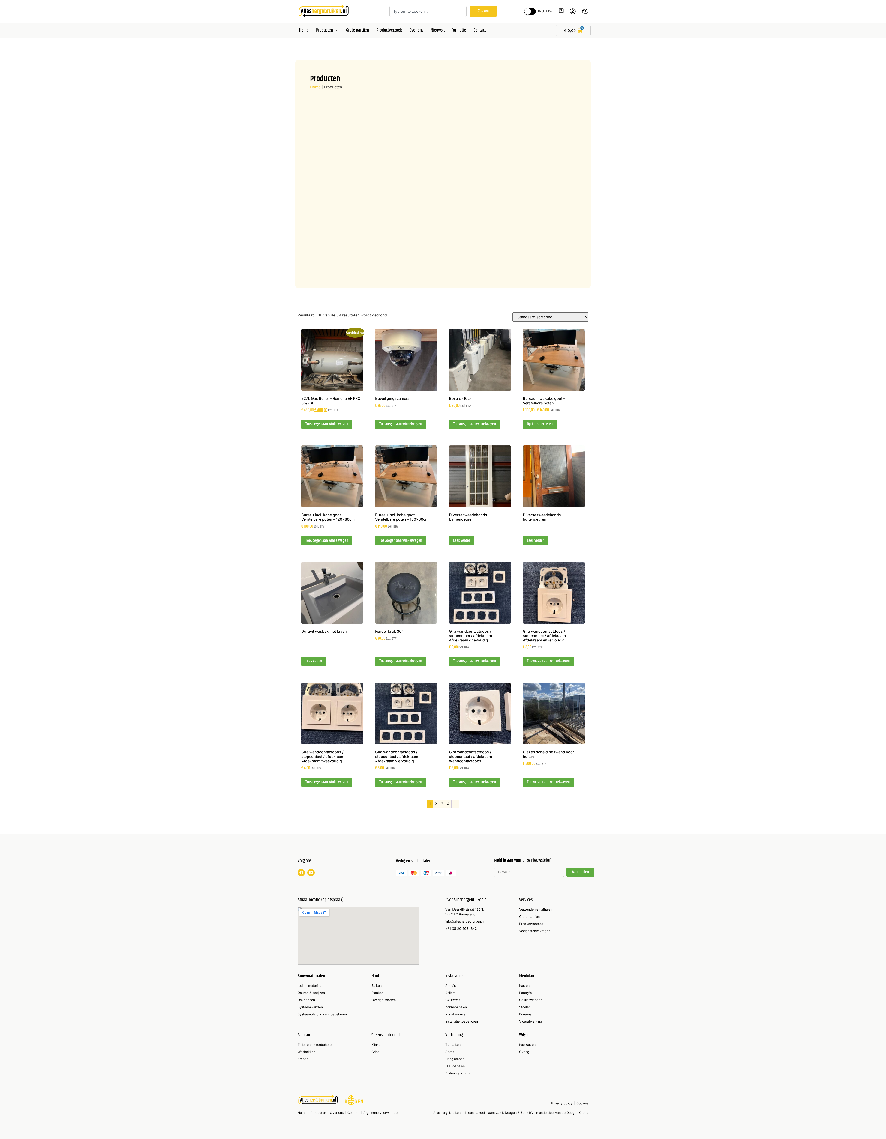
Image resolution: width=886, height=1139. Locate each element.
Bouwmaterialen (311, 976)
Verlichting (454, 1035)
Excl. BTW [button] (545, 11)
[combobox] (428, 11)
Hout (375, 976)
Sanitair (304, 1035)
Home (315, 87)
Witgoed (526, 1035)
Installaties (454, 976)
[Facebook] (301, 872)
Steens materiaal (385, 1035)
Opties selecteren (540, 424)
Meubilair (526, 976)
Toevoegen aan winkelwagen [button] (326, 424)
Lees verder (461, 540)
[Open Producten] (336, 30)
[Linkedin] (311, 872)
